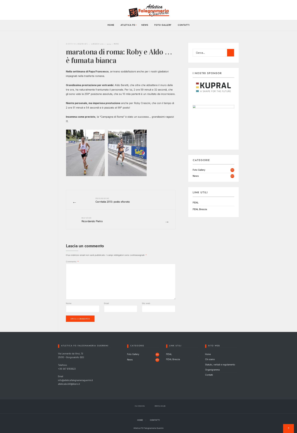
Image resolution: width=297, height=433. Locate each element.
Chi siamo (210, 359)
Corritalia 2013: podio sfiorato (112, 200)
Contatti (183, 25)
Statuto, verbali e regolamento (220, 364)
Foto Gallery (162, 25)
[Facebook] (230, 11)
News (144, 25)
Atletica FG (128, 25)
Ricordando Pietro (92, 220)
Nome (68, 303)
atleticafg (82, 44)
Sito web (146, 303)
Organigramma (212, 370)
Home (111, 25)
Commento (72, 261)
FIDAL (196, 202)
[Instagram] (235, 11)
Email (106, 303)
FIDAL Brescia (200, 209)
